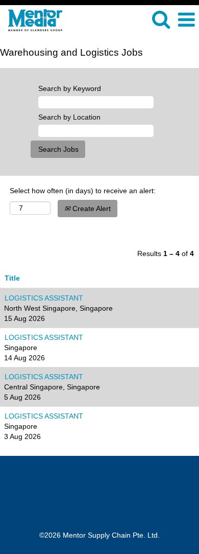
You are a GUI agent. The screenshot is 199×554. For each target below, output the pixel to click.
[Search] (160, 19)
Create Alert (90, 208)
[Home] (31, 19)
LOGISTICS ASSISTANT (44, 298)
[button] (186, 19)
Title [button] (12, 278)
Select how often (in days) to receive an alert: (83, 191)
